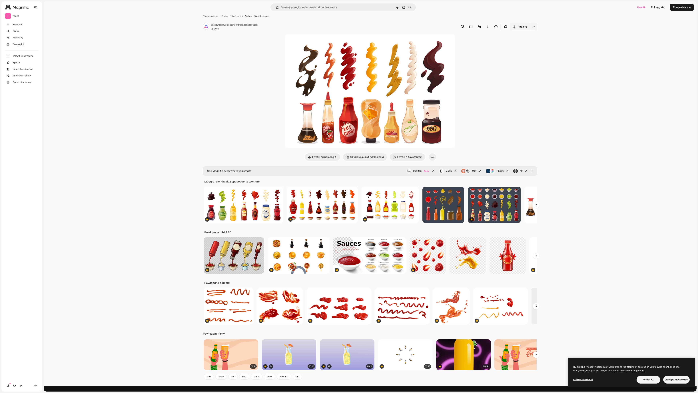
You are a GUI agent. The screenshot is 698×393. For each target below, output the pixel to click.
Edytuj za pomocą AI (324, 157)
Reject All (648, 379)
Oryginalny (310, 41)
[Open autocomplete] (276, 7)
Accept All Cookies (676, 379)
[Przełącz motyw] (21, 386)
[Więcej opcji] (487, 26)
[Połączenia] (8, 386)
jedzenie (284, 376)
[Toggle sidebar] (36, 7)
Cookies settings (583, 379)
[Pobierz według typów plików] (533, 26)
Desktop (421, 171)
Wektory (236, 16)
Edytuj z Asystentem (409, 157)
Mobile (449, 171)
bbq (244, 376)
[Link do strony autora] (206, 27)
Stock (225, 16)
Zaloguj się (657, 7)
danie (256, 376)
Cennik (641, 7)
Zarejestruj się (682, 7)
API (521, 171)
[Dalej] (536, 205)
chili (209, 376)
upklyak (215, 28)
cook (269, 376)
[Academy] (14, 386)
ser (233, 376)
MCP (474, 171)
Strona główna (210, 16)
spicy (221, 376)
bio (297, 376)
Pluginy (500, 171)
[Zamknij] (531, 171)
